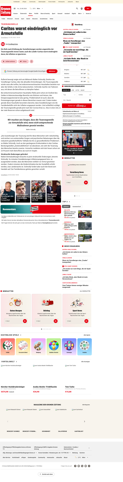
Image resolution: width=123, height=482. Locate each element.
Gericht (28, 18)
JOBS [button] (72, 90)
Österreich (23, 13)
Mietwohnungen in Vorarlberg (77, 116)
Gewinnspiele (42, 1)
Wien (30, 13)
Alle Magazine (86, 404)
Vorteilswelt (16, 1)
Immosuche (61, 1)
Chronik (17, 18)
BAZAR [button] (82, 90)
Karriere (82, 453)
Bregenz (66, 69)
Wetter (51, 18)
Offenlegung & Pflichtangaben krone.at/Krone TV (17, 448)
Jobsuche (70, 1)
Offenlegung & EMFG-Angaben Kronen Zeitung (46, 448)
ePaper (24, 1)
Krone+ (15, 13)
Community (32, 1)
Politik (36, 13)
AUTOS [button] (77, 90)
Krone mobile (51, 1)
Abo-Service (6, 457)
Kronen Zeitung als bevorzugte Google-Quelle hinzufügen (31, 71)
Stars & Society (45, 13)
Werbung (75, 453)
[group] (7, 191)
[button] (83, 13)
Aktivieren (52, 71)
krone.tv (88, 13)
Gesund (60, 13)
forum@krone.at (47, 223)
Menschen (35, 18)
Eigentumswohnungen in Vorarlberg (77, 113)
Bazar (77, 1)
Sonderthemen (43, 18)
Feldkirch (67, 81)
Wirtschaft (10, 18)
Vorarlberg (4, 37)
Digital (74, 13)
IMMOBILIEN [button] (66, 90)
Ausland (67, 13)
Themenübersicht (54, 220)
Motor (80, 13)
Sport (53, 13)
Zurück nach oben (46, 474)
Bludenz (66, 73)
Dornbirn (66, 77)
